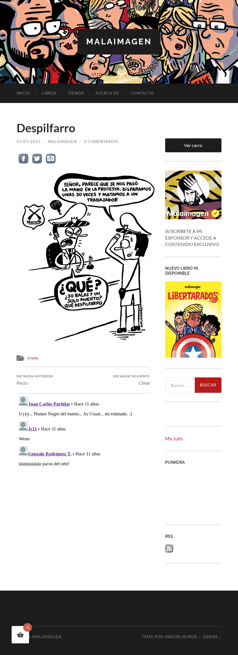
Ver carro (193, 145)
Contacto (142, 93)
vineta (32, 358)
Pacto (35, 380)
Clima (131, 380)
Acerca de (107, 93)
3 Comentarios (101, 141)
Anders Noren (180, 636)
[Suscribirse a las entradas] (169, 550)
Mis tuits (174, 438)
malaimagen (119, 41)
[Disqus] (83, 466)
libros (49, 93)
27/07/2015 (29, 141)
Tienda (76, 93)
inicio (23, 93)
